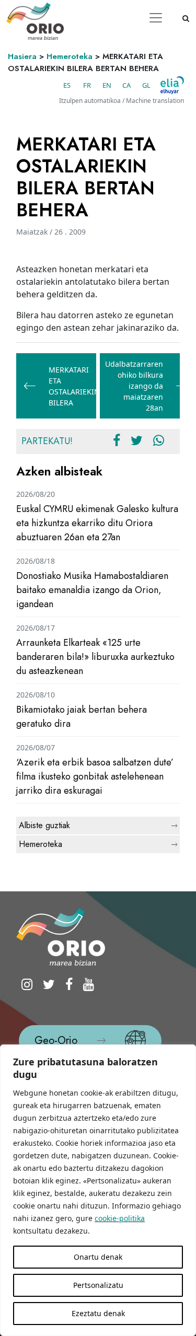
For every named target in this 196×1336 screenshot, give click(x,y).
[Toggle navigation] (156, 18)
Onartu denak (98, 1257)
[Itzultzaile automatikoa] (172, 85)
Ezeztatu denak (98, 1313)
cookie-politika (120, 1218)
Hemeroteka (70, 56)
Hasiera (22, 56)
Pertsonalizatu (98, 1285)
